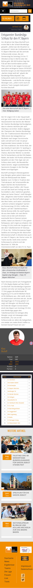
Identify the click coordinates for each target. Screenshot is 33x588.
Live (6, 578)
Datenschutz (27, 569)
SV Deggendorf (11, 411)
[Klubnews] (24, 18)
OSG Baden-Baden (12, 382)
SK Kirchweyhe (11, 385)
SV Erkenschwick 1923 (13, 423)
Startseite (8, 558)
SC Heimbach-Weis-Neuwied (15, 403)
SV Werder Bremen (12, 394)
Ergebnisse (9, 564)
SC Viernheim (11, 380)
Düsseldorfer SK (12, 400)
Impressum (26, 566)
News (6, 561)
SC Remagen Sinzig (13, 420)
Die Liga (8, 571)
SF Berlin (9, 417)
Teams (7, 568)
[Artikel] (18, 18)
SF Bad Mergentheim (13, 408)
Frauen (7, 574)
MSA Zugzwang (12, 414)
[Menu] (3, 10)
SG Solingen (10, 397)
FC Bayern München (13, 388)
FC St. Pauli (10, 405)
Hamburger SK (11, 391)
